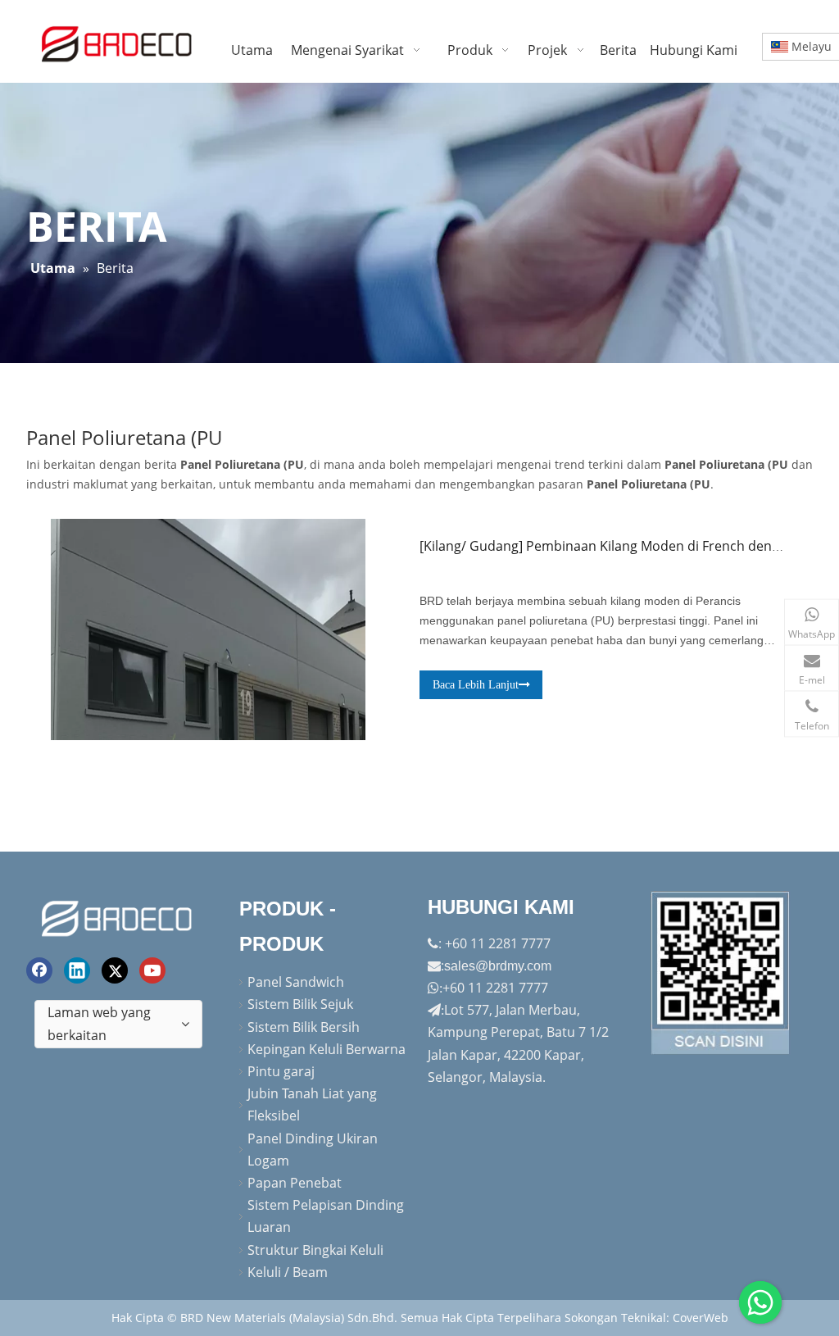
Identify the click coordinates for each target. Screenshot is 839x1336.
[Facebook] (39, 970)
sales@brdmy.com (497, 966)
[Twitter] (115, 970)
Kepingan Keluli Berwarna (326, 1049)
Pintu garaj (281, 1071)
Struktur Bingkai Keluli (315, 1250)
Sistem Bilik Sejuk (300, 1004)
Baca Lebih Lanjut (476, 685)
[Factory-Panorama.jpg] (721, 973)
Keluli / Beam (287, 1272)
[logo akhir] (118, 916)
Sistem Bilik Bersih (303, 1027)
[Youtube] (152, 970)
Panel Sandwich (295, 982)
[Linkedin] (77, 970)
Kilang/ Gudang (471, 546)
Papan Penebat (294, 1183)
